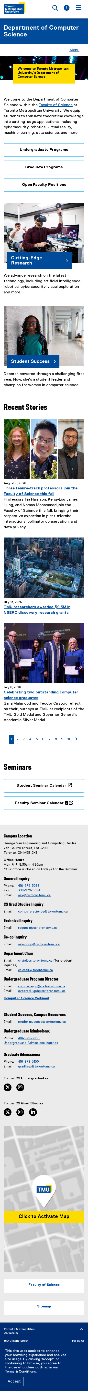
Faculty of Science (56, 105)
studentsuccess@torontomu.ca (42, 1022)
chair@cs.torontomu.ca (35, 960)
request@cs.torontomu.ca (37, 928)
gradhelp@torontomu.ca (36, 1066)
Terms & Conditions (20, 1371)
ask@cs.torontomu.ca (34, 895)
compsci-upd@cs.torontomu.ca (41, 986)
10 (70, 739)
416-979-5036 (29, 1038)
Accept (14, 1381)
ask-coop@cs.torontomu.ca (39, 944)
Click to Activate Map (44, 1216)
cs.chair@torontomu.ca (35, 970)
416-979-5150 (28, 1061)
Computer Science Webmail (26, 998)
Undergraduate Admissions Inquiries (31, 1043)
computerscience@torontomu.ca (43, 911)
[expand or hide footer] (81, 1329)
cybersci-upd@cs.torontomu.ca (42, 991)
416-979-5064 (29, 890)
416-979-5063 (29, 886)
